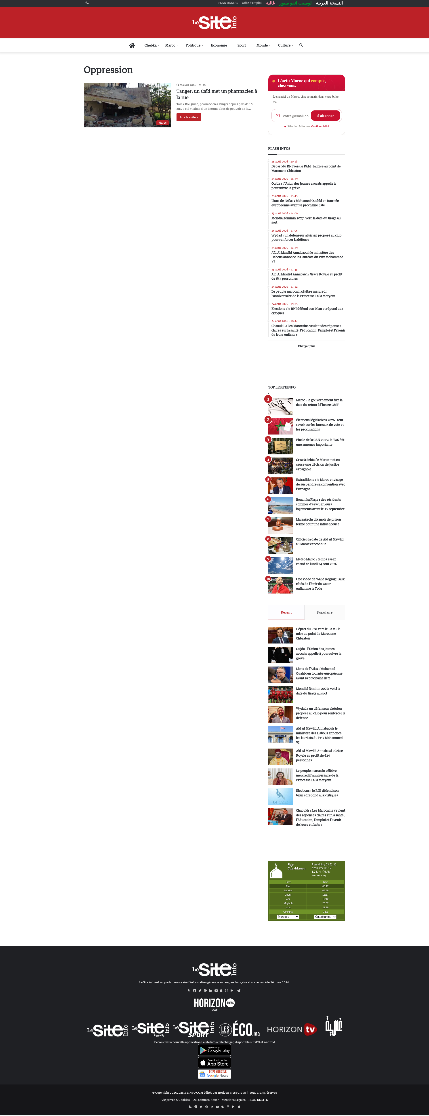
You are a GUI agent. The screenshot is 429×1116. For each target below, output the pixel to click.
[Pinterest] (206, 990)
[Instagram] (228, 990)
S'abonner (325, 116)
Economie (219, 45)
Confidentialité (320, 126)
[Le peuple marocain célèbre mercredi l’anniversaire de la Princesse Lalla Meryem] (280, 776)
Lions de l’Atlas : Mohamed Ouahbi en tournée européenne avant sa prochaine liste (319, 673)
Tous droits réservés (263, 1092)
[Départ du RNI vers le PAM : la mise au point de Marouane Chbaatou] (280, 635)
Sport (242, 45)
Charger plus (306, 346)
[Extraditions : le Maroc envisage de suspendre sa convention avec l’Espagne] (280, 485)
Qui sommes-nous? (206, 1099)
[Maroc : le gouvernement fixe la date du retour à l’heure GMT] (280, 406)
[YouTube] (217, 990)
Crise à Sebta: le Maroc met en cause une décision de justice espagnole (318, 464)
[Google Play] (233, 990)
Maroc (170, 45)
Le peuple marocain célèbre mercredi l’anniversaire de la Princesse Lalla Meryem (317, 775)
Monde (262, 45)
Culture (284, 45)
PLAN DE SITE (258, 1099)
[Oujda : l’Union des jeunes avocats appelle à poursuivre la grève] (280, 655)
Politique (193, 45)
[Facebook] (195, 990)
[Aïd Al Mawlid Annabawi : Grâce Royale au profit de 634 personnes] (280, 757)
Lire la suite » (189, 117)
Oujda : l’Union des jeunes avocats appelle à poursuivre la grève (318, 653)
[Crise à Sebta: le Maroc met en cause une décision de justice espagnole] (280, 466)
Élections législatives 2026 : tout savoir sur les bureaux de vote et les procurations (320, 424)
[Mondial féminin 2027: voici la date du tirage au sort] (280, 694)
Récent (286, 612)
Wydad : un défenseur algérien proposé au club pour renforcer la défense (320, 713)
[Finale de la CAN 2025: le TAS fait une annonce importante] (280, 446)
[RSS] (190, 990)
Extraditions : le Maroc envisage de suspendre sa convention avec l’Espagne (320, 484)
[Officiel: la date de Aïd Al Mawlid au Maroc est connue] (280, 545)
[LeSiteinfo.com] (214, 22)
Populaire (324, 612)
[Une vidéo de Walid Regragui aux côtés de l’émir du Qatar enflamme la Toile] (280, 585)
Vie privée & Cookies (175, 1099)
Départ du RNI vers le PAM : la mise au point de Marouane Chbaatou (318, 633)
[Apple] (222, 990)
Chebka (151, 45)
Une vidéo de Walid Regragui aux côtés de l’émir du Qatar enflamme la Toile (320, 583)
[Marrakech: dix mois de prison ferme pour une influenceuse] (280, 525)
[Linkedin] (211, 990)
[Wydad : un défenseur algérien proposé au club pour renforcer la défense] (280, 714)
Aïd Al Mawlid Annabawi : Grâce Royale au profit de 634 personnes (319, 755)
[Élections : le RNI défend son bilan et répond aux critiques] (280, 796)
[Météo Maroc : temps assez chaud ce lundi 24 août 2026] (280, 565)
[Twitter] (201, 990)
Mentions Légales (234, 1099)
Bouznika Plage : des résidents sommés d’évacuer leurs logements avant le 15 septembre (320, 504)
